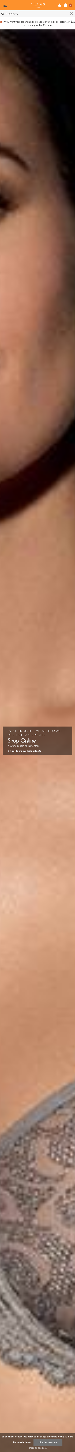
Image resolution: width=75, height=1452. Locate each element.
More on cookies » (38, 1448)
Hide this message (48, 1442)
